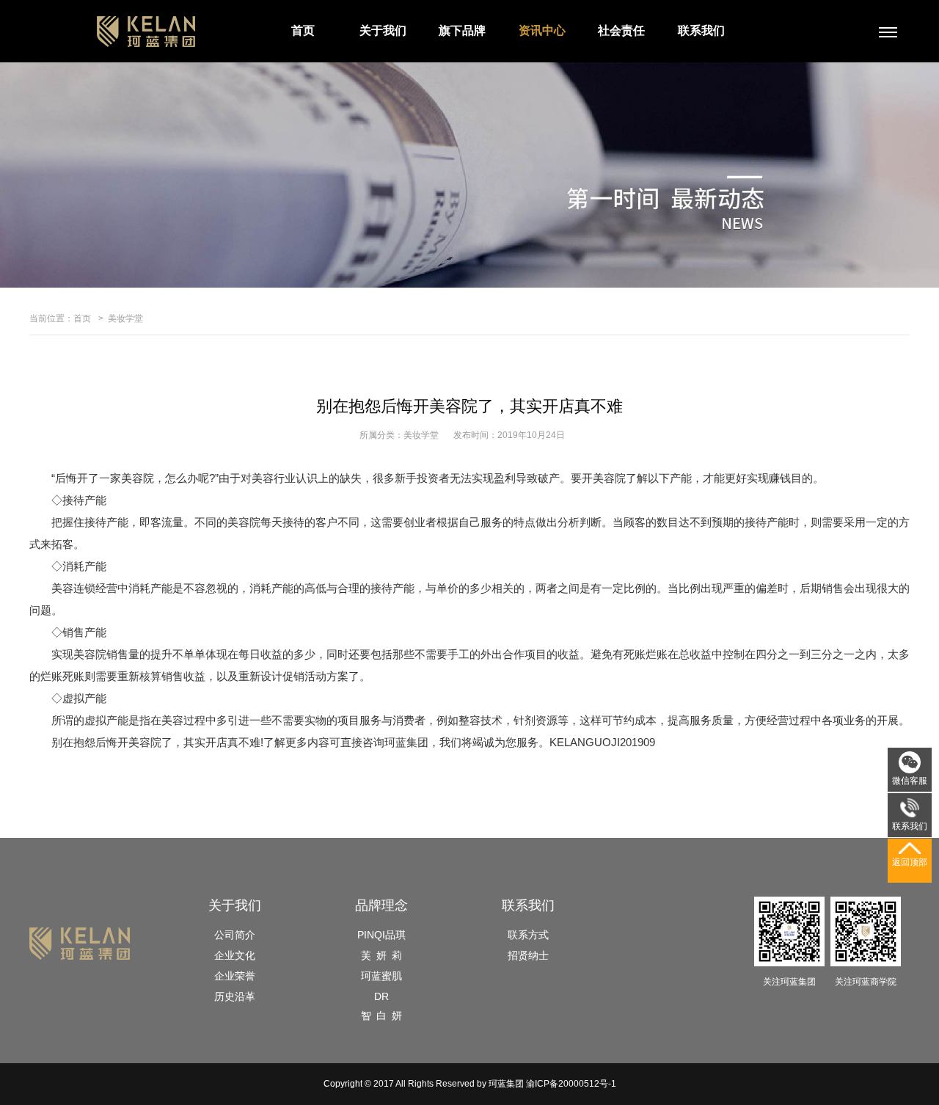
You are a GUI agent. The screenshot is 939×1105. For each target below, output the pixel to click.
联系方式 (528, 935)
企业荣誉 (234, 976)
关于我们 (382, 30)
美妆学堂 (125, 318)
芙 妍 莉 (381, 955)
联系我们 (701, 30)
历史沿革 (234, 996)
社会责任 (621, 30)
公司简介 (234, 935)
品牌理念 (381, 905)
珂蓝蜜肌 (381, 976)
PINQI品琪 (381, 935)
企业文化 (234, 955)
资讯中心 (542, 30)
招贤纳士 (528, 955)
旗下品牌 (462, 30)
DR (381, 996)
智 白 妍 (381, 1015)
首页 (303, 30)
